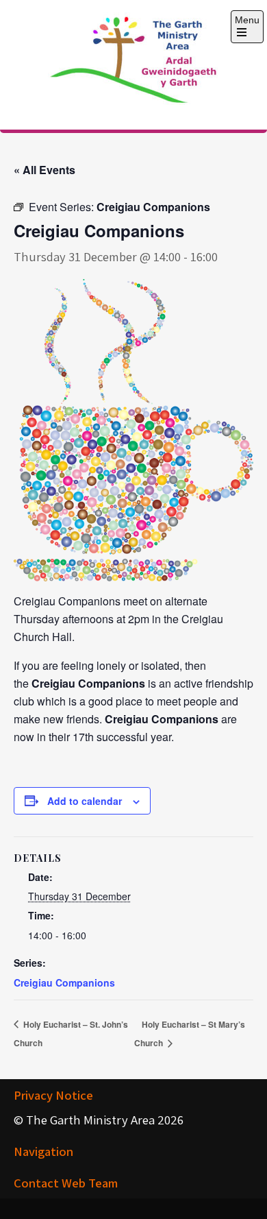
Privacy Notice (53, 1095)
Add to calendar (84, 801)
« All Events (44, 170)
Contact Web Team (66, 1182)
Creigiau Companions (64, 982)
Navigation (43, 1151)
